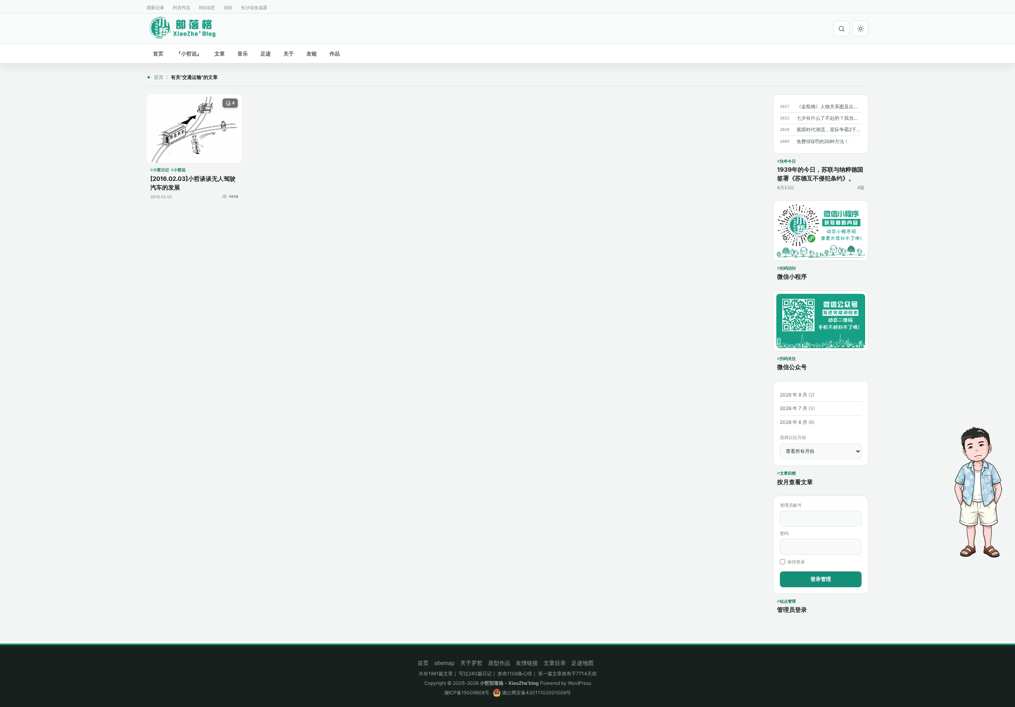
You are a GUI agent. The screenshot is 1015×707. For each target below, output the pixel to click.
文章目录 (555, 662)
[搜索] (841, 28)
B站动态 (207, 7)
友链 (311, 53)
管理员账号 (791, 505)
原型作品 (499, 662)
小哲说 (180, 169)
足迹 (265, 53)
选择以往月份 (793, 437)
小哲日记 (161, 169)
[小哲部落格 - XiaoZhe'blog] (189, 27)
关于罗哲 (471, 662)
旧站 (228, 7)
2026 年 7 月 (793, 408)
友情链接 (527, 662)
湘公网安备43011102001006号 (536, 693)
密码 (784, 533)
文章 (219, 53)
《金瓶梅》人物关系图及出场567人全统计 (829, 106)
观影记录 (155, 7)
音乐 (242, 53)
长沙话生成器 (254, 7)
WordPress (579, 683)
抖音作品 (181, 7)
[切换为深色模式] (860, 28)
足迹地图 (582, 662)
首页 (158, 53)
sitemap (444, 662)
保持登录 (796, 562)
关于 (288, 53)
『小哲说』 (189, 53)
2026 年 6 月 (793, 422)
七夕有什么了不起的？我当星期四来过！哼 (829, 118)
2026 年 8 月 (793, 395)
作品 (334, 53)
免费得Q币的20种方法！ (823, 141)
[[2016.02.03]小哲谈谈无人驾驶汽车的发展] (194, 128)
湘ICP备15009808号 (466, 693)
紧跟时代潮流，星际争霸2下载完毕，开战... (829, 129)
